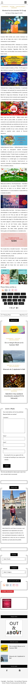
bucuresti (17, 294)
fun (23, 300)
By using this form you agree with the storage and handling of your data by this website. (14, 457)
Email (5, 442)
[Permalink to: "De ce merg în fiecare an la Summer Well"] (14, 329)
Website (5, 448)
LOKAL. (4, 217)
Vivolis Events (14, 154)
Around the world (13, 365)
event (4, 300)
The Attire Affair (12, 228)
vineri (15, 303)
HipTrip (16, 147)
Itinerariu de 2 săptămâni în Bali (14, 369)
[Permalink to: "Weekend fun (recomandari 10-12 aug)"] (14, 24)
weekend (21, 303)
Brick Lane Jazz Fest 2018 (8, 117)
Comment (6, 417)
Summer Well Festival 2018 (8, 44)
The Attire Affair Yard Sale (7, 210)
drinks (10, 297)
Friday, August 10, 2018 (16, 13)
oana (8, 13)
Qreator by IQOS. (6, 192)
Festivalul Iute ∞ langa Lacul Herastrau (10, 88)
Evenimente (5, 6)
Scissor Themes (6, 683)
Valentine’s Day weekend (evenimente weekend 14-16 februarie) (14, 396)
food (20, 300)
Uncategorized (20, 6)
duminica (15, 297)
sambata (10, 303)
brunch (4, 294)
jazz (5, 303)
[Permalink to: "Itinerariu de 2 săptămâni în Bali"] (14, 356)
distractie (4, 297)
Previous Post (7, 315)
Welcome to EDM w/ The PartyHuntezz (11, 183)
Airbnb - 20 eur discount (8, 591)
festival (12, 6)
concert (23, 294)
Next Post (22, 315)
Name (5, 435)
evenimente (23, 297)
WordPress (23, 683)
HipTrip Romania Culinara (7, 147)
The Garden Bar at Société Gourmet (10, 248)
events (9, 300)
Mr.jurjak (23, 70)
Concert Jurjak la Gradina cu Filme (9, 67)
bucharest (10, 294)
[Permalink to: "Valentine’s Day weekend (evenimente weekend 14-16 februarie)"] (14, 380)
